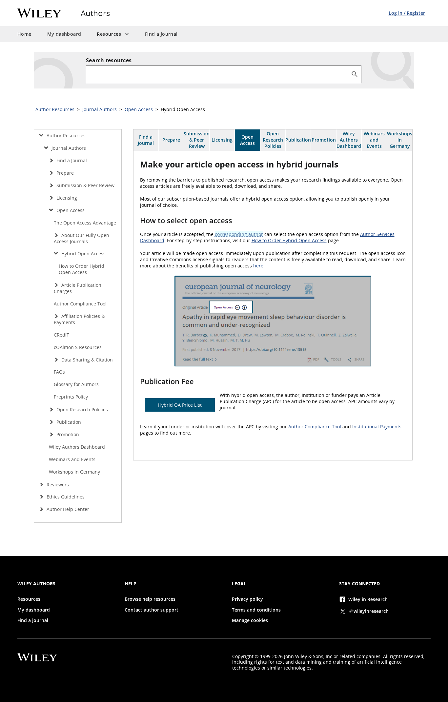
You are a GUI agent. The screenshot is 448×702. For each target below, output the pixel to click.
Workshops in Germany (399, 139)
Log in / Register (407, 13)
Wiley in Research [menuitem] (368, 599)
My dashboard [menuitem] (64, 34)
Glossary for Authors (76, 384)
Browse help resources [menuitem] (150, 599)
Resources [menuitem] (28, 599)
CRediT (61, 335)
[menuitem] (113, 34)
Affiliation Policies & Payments (79, 319)
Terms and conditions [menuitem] (256, 610)
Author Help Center (67, 509)
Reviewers (57, 484)
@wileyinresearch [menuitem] (369, 611)
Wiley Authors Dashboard (348, 139)
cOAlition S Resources (78, 347)
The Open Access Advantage (85, 223)
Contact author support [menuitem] (151, 610)
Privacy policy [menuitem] (247, 599)
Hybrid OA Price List (180, 405)
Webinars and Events (374, 139)
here (258, 266)
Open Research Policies (273, 139)
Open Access (139, 109)
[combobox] (218, 74)
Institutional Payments (376, 426)
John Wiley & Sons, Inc (308, 656)
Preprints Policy (71, 397)
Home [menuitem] (24, 34)
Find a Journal (146, 140)
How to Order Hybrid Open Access (289, 240)
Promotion (324, 140)
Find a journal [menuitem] (161, 34)
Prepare (171, 140)
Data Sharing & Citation (86, 360)
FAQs (59, 372)
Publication (298, 140)
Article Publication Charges (77, 288)
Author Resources (55, 109)
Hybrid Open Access (83, 253)
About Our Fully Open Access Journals (81, 238)
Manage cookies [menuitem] (250, 620)
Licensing (222, 140)
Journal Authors (100, 109)
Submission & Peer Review (196, 139)
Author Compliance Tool (314, 426)
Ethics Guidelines (65, 497)
